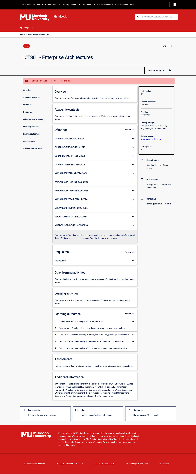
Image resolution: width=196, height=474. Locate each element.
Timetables (86, 5)
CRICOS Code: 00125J (106, 464)
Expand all (129, 129)
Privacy (166, 464)
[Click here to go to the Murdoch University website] (35, 18)
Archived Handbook (105, 5)
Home (22, 34)
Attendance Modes (126, 5)
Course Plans (50, 5)
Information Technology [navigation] (151, 139)
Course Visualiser (32, 5)
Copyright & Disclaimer (138, 464)
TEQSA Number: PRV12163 (71, 464)
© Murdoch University (36, 464)
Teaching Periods (69, 5)
